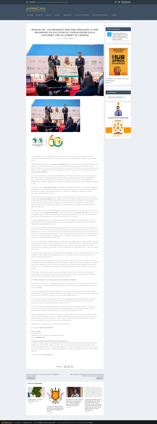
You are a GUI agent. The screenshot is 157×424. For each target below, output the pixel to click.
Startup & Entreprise (81, 15)
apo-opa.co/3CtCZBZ (82, 212)
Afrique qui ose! (28, 422)
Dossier (57, 15)
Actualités (39, 15)
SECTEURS (48, 15)
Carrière (114, 15)
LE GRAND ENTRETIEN (43, 2)
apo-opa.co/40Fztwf (50, 187)
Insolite (90, 422)
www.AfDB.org (48, 354)
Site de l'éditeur (110, 80)
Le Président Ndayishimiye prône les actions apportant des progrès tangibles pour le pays (55, 409)
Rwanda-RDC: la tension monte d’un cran (35, 400)
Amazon (108, 82)
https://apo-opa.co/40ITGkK (46, 327)
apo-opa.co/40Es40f (59, 164)
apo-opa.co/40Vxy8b (52, 212)
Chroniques (67, 15)
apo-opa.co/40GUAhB (46, 199)
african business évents (100, 15)
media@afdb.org (40, 337)
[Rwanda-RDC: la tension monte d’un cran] (36, 392)
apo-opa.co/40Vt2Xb (41, 172)
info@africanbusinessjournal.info (46, 422)
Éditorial (30, 15)
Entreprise (71, 38)
